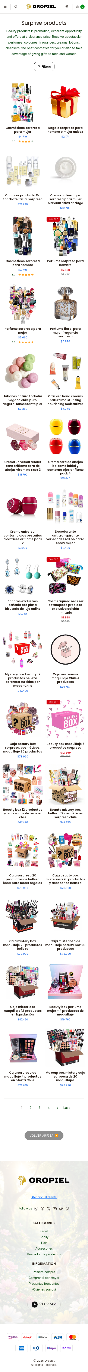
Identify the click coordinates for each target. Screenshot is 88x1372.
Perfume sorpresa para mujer (22, 331)
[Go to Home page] (41, 6)
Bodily (44, 1237)
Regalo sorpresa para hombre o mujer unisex (65, 130)
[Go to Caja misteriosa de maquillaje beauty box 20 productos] (65, 916)
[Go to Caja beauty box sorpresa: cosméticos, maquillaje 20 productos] (23, 719)
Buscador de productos (44, 1254)
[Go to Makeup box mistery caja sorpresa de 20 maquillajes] (65, 1047)
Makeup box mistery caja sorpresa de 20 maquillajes (65, 1076)
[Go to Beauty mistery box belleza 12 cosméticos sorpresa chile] (65, 784)
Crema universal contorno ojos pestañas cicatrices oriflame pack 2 (22, 537)
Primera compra (44, 1272)
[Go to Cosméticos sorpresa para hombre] (23, 236)
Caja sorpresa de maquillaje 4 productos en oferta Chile (22, 1076)
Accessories (44, 1248)
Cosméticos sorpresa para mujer (23, 130)
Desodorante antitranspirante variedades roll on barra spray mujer (65, 537)
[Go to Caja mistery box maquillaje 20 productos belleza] (23, 916)
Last (66, 1107)
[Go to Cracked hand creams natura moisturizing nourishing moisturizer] (65, 371)
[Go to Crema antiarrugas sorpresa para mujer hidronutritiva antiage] (65, 170)
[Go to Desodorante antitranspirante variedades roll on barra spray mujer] (65, 506)
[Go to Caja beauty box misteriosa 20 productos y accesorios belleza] (65, 850)
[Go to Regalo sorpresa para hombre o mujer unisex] (65, 103)
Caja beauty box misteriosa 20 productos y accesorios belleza (65, 879)
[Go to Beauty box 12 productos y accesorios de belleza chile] (23, 784)
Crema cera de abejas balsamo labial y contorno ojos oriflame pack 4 (65, 468)
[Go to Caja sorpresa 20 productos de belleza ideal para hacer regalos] (23, 850)
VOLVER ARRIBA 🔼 (44, 1135)
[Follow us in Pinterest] (67, 1208)
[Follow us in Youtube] (55, 1208)
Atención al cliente (44, 1197)
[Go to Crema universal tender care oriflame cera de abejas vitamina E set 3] (23, 437)
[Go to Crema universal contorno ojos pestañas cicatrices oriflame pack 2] (23, 506)
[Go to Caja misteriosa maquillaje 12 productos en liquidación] (23, 982)
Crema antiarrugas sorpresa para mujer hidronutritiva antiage (65, 199)
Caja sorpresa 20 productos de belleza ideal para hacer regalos (22, 879)
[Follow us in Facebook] (42, 1208)
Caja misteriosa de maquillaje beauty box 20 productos (65, 945)
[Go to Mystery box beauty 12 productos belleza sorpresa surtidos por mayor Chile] (23, 649)
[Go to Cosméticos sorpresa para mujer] (23, 103)
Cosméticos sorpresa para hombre (23, 263)
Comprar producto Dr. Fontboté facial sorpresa (23, 197)
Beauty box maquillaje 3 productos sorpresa (65, 746)
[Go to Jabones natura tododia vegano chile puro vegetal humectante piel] (23, 371)
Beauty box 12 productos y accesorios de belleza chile (22, 813)
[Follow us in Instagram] (36, 1208)
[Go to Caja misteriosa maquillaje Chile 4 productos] (65, 649)
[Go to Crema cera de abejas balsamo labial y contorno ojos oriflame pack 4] (65, 437)
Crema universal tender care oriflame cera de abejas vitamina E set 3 (22, 466)
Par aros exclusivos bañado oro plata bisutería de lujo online (23, 605)
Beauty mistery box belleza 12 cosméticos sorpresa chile (65, 813)
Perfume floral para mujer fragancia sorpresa (65, 332)
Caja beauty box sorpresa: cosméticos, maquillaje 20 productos (22, 748)
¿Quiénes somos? (44, 1289)
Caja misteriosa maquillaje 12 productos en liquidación (23, 1011)
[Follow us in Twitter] (49, 1208)
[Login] (66, 7)
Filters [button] (46, 67)
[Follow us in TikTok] (61, 1208)
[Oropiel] (44, 1181)
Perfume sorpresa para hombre (65, 263)
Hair (44, 1243)
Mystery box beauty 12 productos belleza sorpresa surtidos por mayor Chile (22, 680)
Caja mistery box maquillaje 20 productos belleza (22, 945)
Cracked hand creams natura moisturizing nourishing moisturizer (65, 400)
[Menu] (5, 7)
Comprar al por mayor (44, 1278)
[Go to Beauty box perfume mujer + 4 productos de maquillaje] (65, 982)
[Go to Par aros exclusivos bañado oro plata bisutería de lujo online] (23, 576)
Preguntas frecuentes (44, 1283)
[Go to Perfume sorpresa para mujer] (23, 303)
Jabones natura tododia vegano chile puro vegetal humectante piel (22, 400)
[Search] (15, 7)
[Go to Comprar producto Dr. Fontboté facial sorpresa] (23, 170)
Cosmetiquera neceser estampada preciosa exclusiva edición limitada (65, 607)
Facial (44, 1231)
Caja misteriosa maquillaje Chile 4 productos (65, 678)
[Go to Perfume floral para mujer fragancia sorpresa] (65, 303)
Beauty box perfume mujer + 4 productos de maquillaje (65, 1011)
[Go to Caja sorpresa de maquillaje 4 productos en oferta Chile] (23, 1047)
